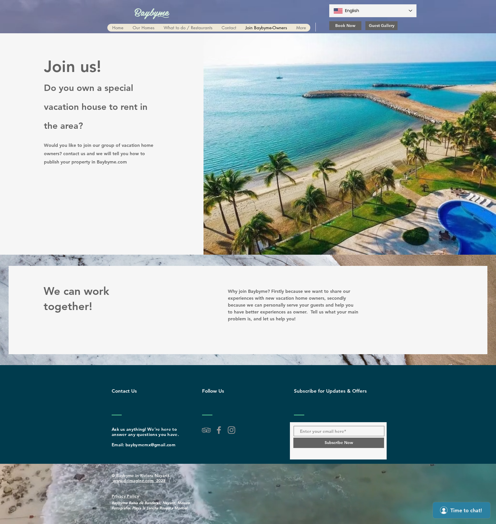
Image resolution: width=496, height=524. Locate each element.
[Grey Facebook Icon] (219, 430)
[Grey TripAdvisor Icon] (206, 430)
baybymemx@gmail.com (150, 444)
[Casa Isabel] (231, 430)
